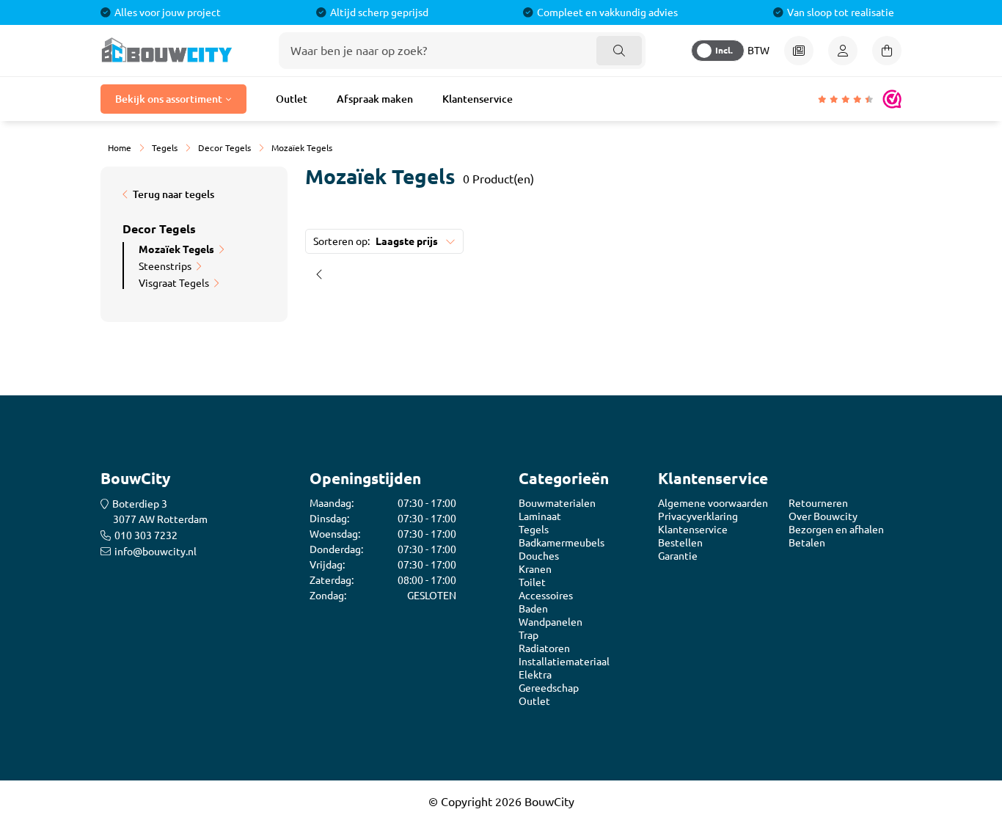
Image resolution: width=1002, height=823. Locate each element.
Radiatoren (544, 648)
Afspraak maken (375, 99)
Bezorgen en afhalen (836, 529)
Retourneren (818, 503)
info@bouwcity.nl (155, 551)
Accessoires (546, 595)
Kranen (535, 569)
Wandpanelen (550, 622)
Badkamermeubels (561, 543)
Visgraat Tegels (174, 283)
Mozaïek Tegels (176, 249)
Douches (539, 556)
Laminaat (540, 516)
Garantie (678, 556)
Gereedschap (549, 688)
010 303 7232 (146, 535)
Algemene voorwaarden (713, 503)
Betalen (807, 543)
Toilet (532, 582)
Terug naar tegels (173, 194)
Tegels (534, 529)
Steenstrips (165, 266)
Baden (533, 609)
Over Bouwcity (823, 516)
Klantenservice (477, 99)
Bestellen (680, 543)
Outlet (291, 99)
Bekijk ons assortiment (168, 99)
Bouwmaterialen (557, 503)
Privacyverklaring (698, 516)
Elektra (535, 675)
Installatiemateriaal (564, 661)
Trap (528, 635)
